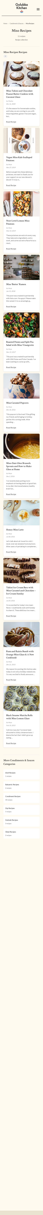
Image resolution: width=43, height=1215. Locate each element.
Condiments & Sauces (17, 23)
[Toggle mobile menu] (38, 9)
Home (5, 23)
